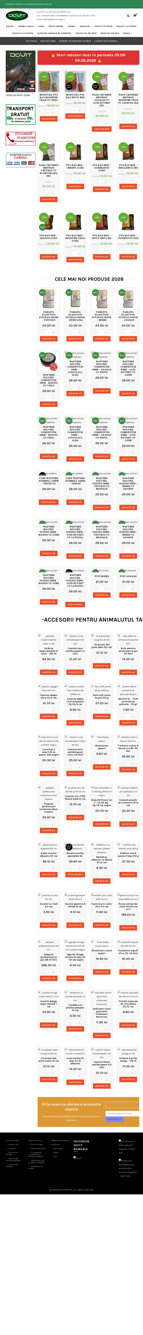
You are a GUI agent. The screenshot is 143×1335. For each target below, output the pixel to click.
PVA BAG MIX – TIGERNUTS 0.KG (128, 236)
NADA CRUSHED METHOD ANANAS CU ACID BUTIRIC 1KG (101, 100)
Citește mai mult (75, 116)
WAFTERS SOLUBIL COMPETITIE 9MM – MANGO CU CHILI (49, 380)
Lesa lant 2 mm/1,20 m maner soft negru (49, 752)
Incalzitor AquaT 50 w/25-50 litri (128, 951)
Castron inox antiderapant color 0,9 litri (75, 752)
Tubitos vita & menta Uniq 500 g (128, 854)
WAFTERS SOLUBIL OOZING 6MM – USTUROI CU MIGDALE (102, 532)
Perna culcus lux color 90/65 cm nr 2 (128, 906)
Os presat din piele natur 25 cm (49, 1059)
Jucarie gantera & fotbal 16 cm (75, 905)
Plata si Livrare (35, 1140)
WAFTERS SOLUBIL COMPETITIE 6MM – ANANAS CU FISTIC (101, 432)
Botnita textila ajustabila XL (75, 854)
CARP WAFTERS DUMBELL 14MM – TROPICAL (49, 481)
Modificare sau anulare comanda (36, 1161)
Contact (12, 1148)
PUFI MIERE (102, 576)
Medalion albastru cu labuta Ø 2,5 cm (101, 860)
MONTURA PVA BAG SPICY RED (75, 96)
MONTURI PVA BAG (110, 33)
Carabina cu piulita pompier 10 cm (75, 1008)
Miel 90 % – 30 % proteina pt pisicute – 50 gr (128, 701)
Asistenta (55, 1144)
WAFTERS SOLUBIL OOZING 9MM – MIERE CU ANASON (128, 483)
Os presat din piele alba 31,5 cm (102, 646)
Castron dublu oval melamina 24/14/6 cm (75, 701)
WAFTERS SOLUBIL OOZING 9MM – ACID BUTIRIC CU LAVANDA (75, 532)
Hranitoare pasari (101, 747)
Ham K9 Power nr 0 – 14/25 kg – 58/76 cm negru (101, 803)
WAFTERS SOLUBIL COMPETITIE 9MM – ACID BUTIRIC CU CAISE (128, 368)
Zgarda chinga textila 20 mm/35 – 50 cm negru (75, 957)
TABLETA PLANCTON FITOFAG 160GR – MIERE (101, 316)
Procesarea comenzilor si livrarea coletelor (36, 1154)
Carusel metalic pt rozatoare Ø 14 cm (128, 803)
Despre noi (13, 1144)
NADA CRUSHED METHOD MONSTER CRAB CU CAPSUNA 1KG (128, 98)
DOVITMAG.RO (65, 1189)
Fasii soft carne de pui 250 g (102, 696)
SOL (55, 1156)
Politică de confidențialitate (13, 1159)
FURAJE (126, 33)
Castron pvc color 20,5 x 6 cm (101, 905)
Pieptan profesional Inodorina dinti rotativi (49, 807)
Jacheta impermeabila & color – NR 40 (49, 651)
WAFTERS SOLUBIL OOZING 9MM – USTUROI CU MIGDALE (102, 483)
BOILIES (10, 26)
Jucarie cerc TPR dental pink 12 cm (75, 797)
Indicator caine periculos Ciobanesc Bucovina (102, 1012)
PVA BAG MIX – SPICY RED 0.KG (101, 236)
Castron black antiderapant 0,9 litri (102, 1065)
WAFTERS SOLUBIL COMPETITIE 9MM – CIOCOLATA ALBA (75, 368)
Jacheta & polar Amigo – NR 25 (128, 1059)
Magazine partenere (60, 1140)
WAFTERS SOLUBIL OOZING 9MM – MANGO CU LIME (48, 530)
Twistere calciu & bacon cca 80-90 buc (128, 748)
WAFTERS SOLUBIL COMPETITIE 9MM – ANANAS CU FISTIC (101, 367)
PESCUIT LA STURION (22, 33)
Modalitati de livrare (35, 1167)
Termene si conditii (12, 1153)
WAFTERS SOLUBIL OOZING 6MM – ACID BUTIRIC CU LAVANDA (75, 580)
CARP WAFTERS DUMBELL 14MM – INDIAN (75, 481)
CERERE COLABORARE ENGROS (75, 41)
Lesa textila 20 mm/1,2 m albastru (75, 1061)
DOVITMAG (31, 41)
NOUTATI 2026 (47, 41)
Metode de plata (38, 1148)
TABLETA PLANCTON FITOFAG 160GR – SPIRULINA (75, 316)
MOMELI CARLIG (26, 26)
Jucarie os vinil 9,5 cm (49, 905)
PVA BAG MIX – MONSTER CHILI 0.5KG (75, 238)
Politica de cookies (12, 1165)
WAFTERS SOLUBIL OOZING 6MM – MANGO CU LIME (48, 579)
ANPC (56, 1152)
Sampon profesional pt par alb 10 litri (48, 957)
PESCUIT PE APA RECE (86, 33)
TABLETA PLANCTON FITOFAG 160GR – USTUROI (48, 316)
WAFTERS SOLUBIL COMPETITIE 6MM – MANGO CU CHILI (49, 432)
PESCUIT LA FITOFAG (126, 26)
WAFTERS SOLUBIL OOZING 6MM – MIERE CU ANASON (128, 532)
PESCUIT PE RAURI (104, 26)
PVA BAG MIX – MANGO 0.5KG (49, 236)
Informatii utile (12, 1140)
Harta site (58, 1148)
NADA (41, 26)
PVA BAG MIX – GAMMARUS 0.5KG (102, 168)
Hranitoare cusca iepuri (102, 951)
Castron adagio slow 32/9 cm (49, 696)
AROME (71, 26)
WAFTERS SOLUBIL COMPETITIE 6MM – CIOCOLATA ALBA (75, 434)
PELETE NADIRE (56, 26)
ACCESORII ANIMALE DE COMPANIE (54, 33)
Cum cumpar (37, 1144)
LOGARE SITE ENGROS (105, 41)
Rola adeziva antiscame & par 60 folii (128, 651)
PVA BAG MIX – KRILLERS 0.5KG (128, 166)
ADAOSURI (85, 26)
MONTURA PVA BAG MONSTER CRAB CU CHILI (49, 97)
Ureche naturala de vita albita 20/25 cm (128, 1004)
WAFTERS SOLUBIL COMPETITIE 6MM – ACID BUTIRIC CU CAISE (128, 434)
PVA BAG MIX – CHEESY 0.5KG (75, 166)
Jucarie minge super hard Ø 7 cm (48, 1004)
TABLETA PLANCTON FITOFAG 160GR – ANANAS (128, 316)
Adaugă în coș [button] (48, 119)
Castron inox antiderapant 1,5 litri (75, 651)
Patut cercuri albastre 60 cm (48, 854)
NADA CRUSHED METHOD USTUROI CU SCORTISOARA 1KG (48, 170)
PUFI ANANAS (128, 576)
